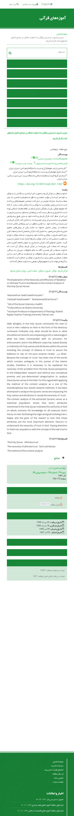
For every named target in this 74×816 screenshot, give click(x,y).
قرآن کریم (62, 270)
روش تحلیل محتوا (18, 270)
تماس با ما (59, 123)
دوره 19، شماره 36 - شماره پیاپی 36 (49, 472)
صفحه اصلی (61, 34)
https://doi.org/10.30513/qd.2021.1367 (40, 184)
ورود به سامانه (29, 4)
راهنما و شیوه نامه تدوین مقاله (50, 93)
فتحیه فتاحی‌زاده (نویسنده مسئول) (51, 163)
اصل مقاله (50, 504)
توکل (54, 270)
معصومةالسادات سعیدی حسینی (52, 158)
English (45, 4)
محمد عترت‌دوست (23, 163)
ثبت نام (13, 4)
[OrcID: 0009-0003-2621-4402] (33, 157)
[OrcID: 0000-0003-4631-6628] (13, 162)
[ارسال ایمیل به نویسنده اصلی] (36, 157)
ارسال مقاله (58, 103)
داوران (61, 113)
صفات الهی (32, 270)
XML (57, 498)
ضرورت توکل (44, 270)
